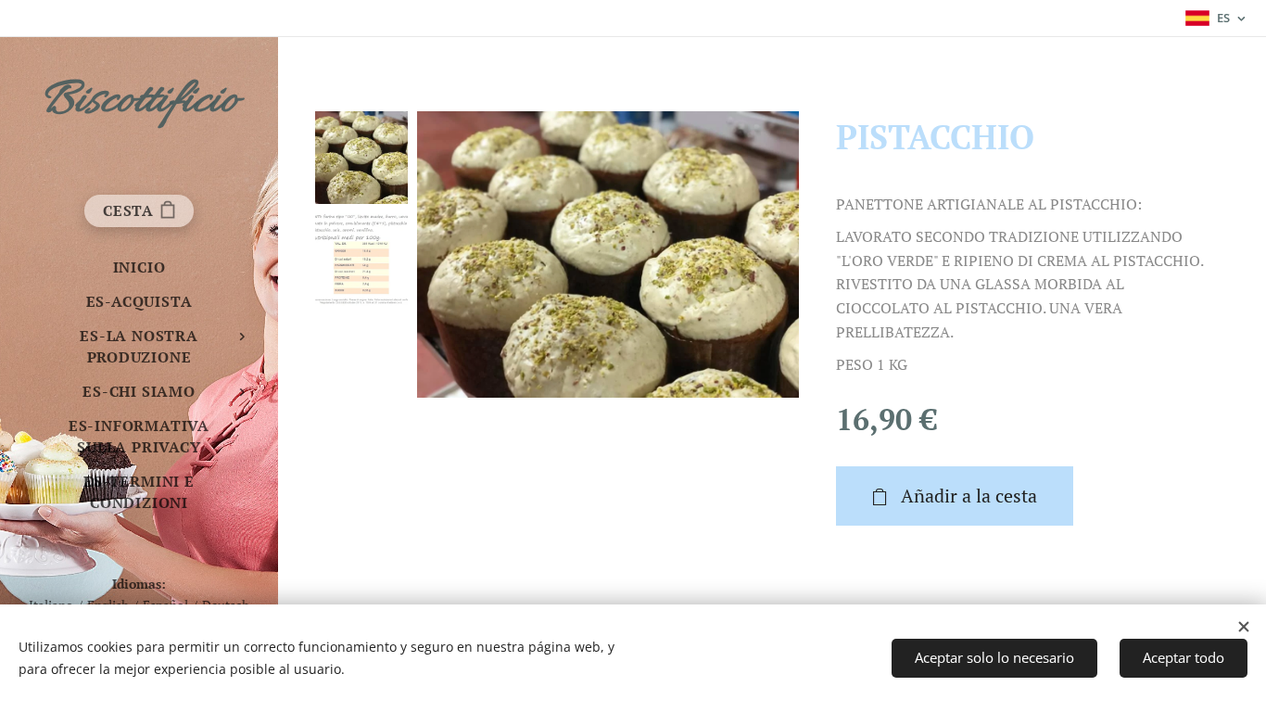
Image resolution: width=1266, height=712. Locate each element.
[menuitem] (139, 267)
